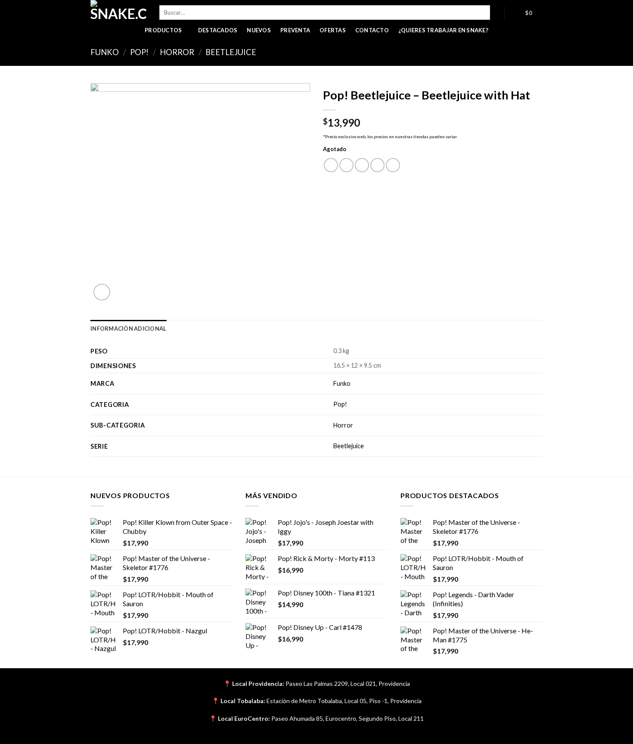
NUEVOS (259, 30)
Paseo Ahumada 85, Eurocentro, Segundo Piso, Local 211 (347, 718)
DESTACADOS (218, 30)
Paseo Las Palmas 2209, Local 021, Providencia (347, 683)
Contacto (372, 30)
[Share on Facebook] (331, 165)
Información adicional (128, 328)
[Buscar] (497, 12)
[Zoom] (101, 292)
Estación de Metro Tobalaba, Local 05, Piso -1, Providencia (344, 700)
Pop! (139, 52)
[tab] (128, 328)
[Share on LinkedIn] (393, 165)
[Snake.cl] (118, 11)
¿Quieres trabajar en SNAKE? (443, 30)
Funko (104, 52)
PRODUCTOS (163, 30)
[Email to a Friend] (362, 165)
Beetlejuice (230, 52)
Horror (177, 52)
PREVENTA (295, 30)
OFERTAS (333, 30)
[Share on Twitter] (346, 165)
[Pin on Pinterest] (377, 165)
